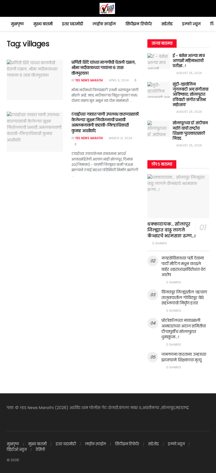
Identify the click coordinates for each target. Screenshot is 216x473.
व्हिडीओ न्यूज (17, 449)
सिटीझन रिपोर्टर (138, 24)
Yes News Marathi (89, 80)
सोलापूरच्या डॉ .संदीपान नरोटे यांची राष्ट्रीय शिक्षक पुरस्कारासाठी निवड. (190, 130)
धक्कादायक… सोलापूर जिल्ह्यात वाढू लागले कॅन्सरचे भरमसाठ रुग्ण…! (171, 230)
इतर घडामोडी (72, 24)
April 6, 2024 (118, 80)
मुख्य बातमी (43, 24)
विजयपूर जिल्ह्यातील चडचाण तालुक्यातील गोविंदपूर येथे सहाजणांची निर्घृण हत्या (184, 297)
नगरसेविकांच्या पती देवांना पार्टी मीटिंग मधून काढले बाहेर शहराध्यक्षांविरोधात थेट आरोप (183, 266)
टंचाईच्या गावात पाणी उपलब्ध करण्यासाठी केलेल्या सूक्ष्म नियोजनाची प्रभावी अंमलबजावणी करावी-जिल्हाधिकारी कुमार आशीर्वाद (105, 122)
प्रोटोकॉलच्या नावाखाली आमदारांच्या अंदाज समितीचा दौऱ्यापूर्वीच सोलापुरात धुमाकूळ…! (183, 329)
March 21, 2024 (120, 138)
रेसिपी (40, 449)
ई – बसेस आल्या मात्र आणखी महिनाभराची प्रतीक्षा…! (189, 60)
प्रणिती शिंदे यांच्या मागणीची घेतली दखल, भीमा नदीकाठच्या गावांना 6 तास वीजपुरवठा (103, 67)
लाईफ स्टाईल (104, 24)
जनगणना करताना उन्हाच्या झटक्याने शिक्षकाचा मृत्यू (183, 357)
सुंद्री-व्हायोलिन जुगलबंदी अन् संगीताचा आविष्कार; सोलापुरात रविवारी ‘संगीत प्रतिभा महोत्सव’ (190, 94)
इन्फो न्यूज (191, 24)
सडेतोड (167, 24)
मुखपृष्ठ (17, 24)
